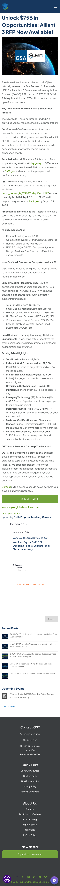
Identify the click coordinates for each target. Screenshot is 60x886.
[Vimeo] (45, 877)
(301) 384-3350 (11, 513)
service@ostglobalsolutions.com (20, 507)
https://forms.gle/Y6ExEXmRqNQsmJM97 (25, 193)
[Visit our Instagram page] (28, 877)
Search (51, 619)
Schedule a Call (29, 498)
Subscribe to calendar (28, 584)
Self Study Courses (30, 770)
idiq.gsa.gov (36, 163)
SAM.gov (10, 171)
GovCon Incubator (30, 781)
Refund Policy (30, 835)
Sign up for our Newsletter (30, 854)
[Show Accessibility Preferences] (7, 879)
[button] (54, 880)
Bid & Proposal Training (30, 814)
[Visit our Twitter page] (23, 877)
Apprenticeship (30, 824)
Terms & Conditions (30, 791)
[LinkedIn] (34, 877)
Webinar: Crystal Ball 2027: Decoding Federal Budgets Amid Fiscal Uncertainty (31, 546)
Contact (6, 486)
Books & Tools (30, 776)
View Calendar (9, 706)
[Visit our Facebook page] (17, 877)
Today (19, 567)
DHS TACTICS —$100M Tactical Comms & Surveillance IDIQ (34, 673)
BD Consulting (30, 819)
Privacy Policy (30, 786)
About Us (30, 809)
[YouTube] (40, 877)
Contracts (30, 829)
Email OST (30, 740)
